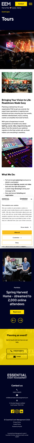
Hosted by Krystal (17, 426)
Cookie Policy (17, 424)
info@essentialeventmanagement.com (17, 398)
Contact (21, 4)
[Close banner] (31, 199)
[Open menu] (30, 4)
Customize (16, 237)
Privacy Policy (17, 422)
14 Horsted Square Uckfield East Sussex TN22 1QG (17, 404)
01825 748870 (17, 392)
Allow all (17, 232)
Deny (17, 242)
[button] (17, 351)
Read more (17, 312)
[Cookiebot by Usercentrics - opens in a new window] (21, 199)
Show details (25, 227)
